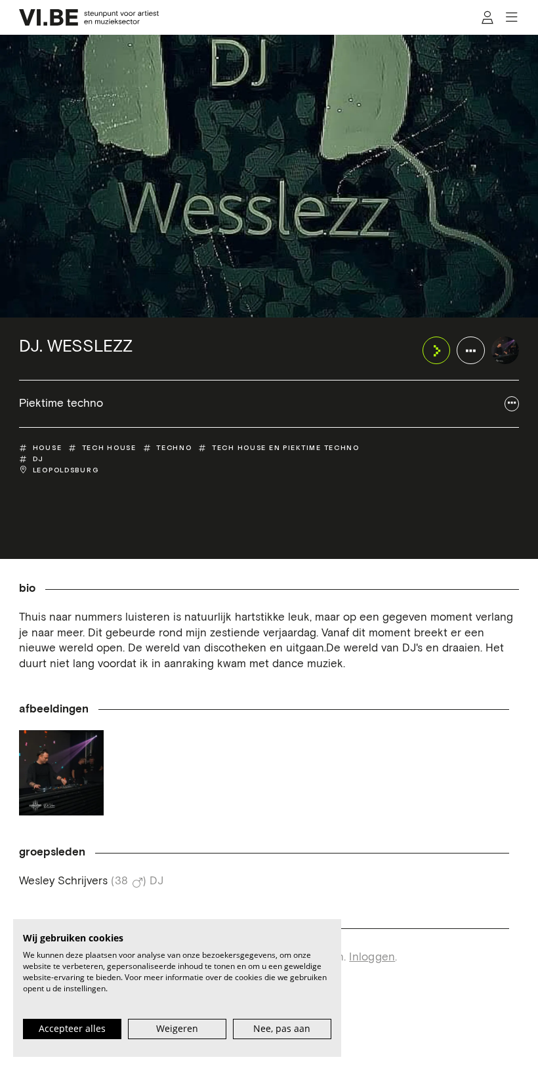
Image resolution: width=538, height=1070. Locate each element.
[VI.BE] (89, 17)
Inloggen (372, 957)
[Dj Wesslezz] (61, 772)
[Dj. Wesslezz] (505, 351)
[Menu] (511, 17)
